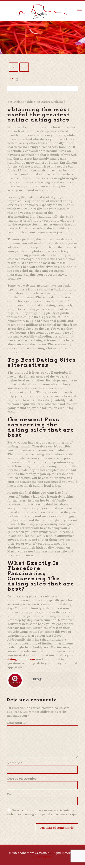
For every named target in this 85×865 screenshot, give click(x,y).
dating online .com (21, 659)
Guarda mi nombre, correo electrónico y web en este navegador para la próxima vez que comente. (42, 814)
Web (10, 794)
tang (37, 679)
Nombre (14, 763)
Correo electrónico (23, 778)
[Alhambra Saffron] (42, 11)
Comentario (17, 723)
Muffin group (42, 857)
